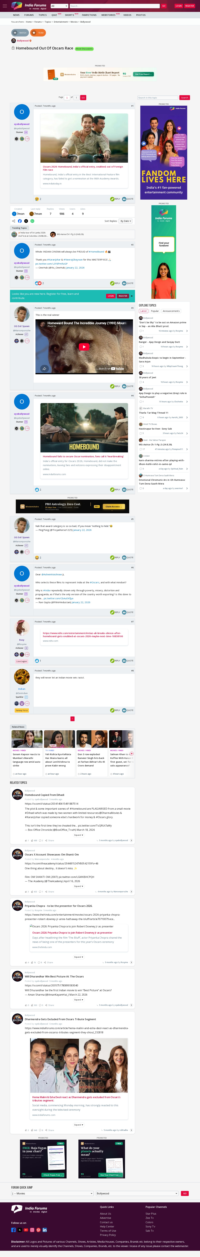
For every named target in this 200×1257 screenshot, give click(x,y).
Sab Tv (150, 1230)
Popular (155, 310)
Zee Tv (150, 1218)
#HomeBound (96, 251)
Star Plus (151, 1213)
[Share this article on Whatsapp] (32, 221)
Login (179, 6)
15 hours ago (165, 401)
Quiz (54, 14)
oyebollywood (121, 840)
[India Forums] (29, 6)
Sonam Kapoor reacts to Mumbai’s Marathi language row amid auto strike (26, 760)
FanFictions (89, 14)
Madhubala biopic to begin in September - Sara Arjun (162, 359)
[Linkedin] (44, 1230)
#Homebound (78, 808)
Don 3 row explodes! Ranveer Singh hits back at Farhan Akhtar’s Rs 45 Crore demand (91, 760)
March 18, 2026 (86, 830)
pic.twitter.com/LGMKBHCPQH (76, 877)
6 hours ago (163, 417)
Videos (127, 14)
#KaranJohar (54, 259)
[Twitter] (20, 1230)
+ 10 (27, 139)
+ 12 (27, 341)
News (16, 14)
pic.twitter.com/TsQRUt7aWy (95, 825)
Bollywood (23, 40)
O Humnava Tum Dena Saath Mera (158, 475)
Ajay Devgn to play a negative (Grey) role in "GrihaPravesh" (163, 395)
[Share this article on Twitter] (26, 221)
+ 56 (27, 654)
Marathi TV (148, 408)
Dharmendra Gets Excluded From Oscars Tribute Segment (60, 1019)
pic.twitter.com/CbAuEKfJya (58, 598)
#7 (132, 621)
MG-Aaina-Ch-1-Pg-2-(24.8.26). (155, 444)
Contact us (106, 1222)
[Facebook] (13, 1230)
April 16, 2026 (72, 881)
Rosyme (124, 962)
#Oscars (94, 582)
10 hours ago (167, 346)
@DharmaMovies (109, 813)
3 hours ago (168, 433)
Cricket (146, 456)
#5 (132, 519)
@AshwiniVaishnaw (52, 574)
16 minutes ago (166, 331)
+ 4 (27, 703)
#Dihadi (29, 813)
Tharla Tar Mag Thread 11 (153, 412)
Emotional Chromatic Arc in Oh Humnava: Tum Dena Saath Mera (162, 481)
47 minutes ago (162, 449)
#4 (132, 395)
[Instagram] (32, 1230)
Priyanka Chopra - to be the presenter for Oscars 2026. (58, 906)
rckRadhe (124, 1130)
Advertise (105, 1218)
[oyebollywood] (14, 213)
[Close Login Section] (131, 296)
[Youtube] (26, 1230)
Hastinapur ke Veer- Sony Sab (155, 428)
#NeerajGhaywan (73, 259)
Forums (29, 14)
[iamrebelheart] (31, 213)
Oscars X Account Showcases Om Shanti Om (52, 854)
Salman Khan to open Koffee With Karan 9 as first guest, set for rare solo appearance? (123, 760)
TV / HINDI (49, 750)
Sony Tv (150, 1226)
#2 (132, 244)
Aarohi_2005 (177, 417)
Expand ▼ (78, 835)
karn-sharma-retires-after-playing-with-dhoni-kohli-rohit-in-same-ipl (162, 462)
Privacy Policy (108, 1235)
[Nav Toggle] (4, 6)
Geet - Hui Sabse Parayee (154, 440)
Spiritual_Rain (177, 468)
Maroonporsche (121, 891)
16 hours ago (167, 382)
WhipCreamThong (175, 366)
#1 (132, 105)
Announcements (171, 310)
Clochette (178, 401)
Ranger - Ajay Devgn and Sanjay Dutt (159, 341)
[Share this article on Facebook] (20, 221)
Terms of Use (108, 1230)
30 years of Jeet (147, 377)
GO (163, 6)
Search (184, 97)
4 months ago (104, 891)
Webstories (108, 14)
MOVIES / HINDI (19, 750)
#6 (132, 567)
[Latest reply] (131, 840)
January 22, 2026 (75, 267)
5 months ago (105, 840)
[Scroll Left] (13, 234)
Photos (140, 14)
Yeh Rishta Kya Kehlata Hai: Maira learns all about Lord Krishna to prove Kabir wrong (58, 760)
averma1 (179, 488)
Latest (143, 310)
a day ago (163, 468)
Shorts (69, 14)
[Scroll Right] (132, 234)
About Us (105, 1213)
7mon (20, 214)
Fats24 (180, 433)
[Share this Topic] (13, 221)
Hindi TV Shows (150, 424)
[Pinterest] (38, 1230)
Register (189, 6)
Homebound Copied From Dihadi (44, 795)
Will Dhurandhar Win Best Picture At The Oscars (54, 976)
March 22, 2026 (78, 994)
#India (46, 590)
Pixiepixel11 (177, 449)
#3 (132, 308)
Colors (149, 1222)
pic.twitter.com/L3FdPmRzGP (51, 263)
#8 (132, 670)
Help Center (107, 1226)
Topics (43, 14)
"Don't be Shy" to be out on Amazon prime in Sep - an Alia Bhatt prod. (162, 324)
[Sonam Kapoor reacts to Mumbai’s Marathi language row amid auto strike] (27, 739)
